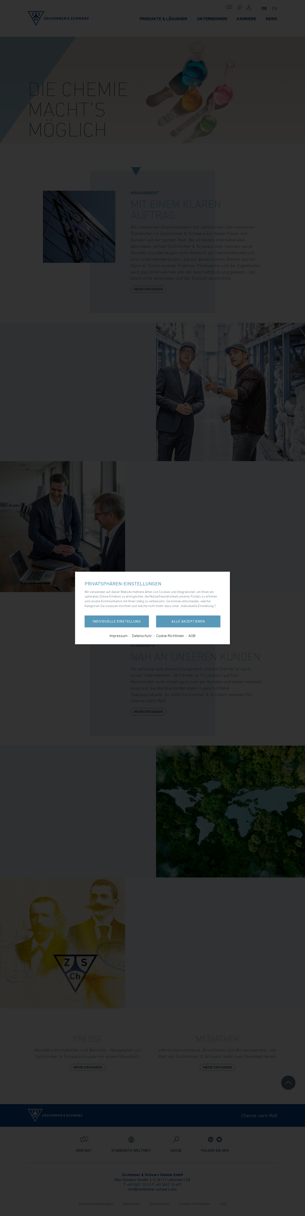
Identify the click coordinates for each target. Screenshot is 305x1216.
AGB (191, 636)
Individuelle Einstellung (117, 621)
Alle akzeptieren (188, 621)
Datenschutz (142, 636)
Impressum (118, 636)
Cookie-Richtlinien (170, 636)
